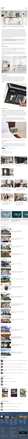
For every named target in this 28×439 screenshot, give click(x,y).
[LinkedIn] (8, 148)
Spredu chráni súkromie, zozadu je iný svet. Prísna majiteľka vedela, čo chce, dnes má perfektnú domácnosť (16, 422)
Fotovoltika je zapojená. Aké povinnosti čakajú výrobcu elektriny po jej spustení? (13, 403)
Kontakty (11, 430)
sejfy (11, 151)
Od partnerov (8, 151)
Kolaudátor (6, 224)
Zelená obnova (4, 325)
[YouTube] (10, 148)
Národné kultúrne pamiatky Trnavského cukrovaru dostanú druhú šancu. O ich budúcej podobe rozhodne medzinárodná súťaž (17, 304)
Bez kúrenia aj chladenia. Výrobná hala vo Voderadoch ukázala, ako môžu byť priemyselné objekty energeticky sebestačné (16, 337)
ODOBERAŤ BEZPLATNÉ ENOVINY (23, 432)
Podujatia (3, 376)
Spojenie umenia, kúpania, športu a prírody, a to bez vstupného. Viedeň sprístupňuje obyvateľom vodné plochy (15, 370)
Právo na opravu (12, 434)
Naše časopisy (4, 387)
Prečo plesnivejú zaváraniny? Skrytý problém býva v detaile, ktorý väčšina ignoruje (21, 421)
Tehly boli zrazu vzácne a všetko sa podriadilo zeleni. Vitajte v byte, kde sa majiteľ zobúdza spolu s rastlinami (12, 422)
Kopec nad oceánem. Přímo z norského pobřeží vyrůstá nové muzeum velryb (2, 421)
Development (3, 292)
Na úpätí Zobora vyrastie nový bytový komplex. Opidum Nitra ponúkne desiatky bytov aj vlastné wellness (16, 297)
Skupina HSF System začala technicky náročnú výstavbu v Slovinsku (12, 409)
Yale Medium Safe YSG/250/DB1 (6, 51)
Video (2, 209)
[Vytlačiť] (14, 148)
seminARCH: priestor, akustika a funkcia (8, 378)
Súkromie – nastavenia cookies (13, 436)
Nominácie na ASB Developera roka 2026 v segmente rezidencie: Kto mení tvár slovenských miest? (5, 219)
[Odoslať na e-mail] (12, 148)
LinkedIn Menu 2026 (6, 384)
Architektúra (4, 150)
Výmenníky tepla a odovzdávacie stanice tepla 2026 (10, 381)
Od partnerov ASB (4, 401)
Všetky (2, 224)
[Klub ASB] (24, 8)
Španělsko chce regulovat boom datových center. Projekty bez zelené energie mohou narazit (7, 421)
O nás (10, 429)
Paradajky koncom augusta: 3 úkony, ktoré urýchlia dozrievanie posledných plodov (24, 421)
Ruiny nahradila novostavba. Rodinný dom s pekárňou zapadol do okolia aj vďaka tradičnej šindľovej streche (15, 361)
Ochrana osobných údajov (13, 435)
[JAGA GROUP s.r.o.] (3, 429)
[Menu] (26, 8)
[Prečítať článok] (6, 214)
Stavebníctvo (3, 259)
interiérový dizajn (5, 151)
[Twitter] (6, 148)
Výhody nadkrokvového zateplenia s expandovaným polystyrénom (11, 406)
